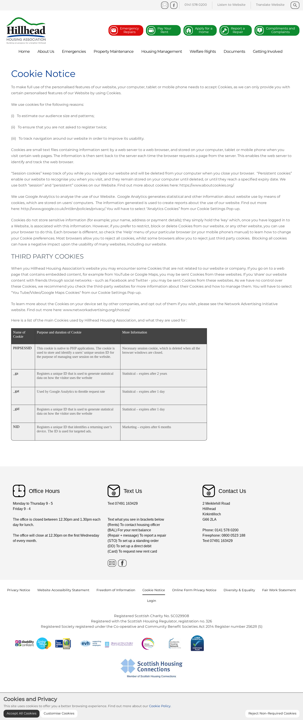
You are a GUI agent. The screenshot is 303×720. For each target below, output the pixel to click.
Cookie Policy (160, 706)
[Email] (112, 563)
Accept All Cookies (21, 713)
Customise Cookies (59, 713)
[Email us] (164, 5)
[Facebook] (173, 5)
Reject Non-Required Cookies (272, 713)
